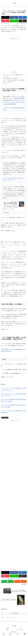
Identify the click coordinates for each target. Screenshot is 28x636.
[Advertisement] (14, 54)
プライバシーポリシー (20, 629)
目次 (12, 72)
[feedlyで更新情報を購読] (7, 581)
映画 (7, 628)
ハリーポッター (5, 417)
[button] (22, 20)
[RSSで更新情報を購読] (20, 581)
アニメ (20, 628)
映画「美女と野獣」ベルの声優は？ (11, 78)
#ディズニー (14, 100)
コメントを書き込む (14, 613)
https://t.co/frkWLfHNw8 (10, 104)
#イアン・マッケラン (11, 102)
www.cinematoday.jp (6, 212)
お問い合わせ (14, 631)
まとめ (5, 83)
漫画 (7, 629)
